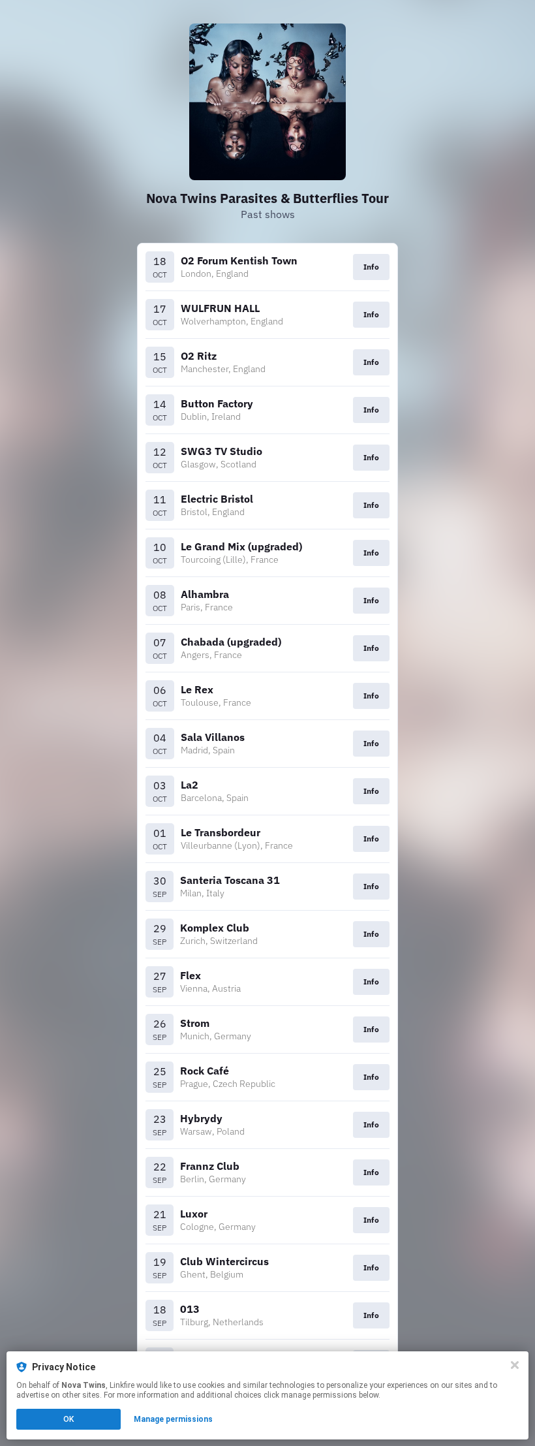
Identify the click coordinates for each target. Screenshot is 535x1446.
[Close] (514, 1365)
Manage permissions (173, 1419)
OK (68, 1419)
